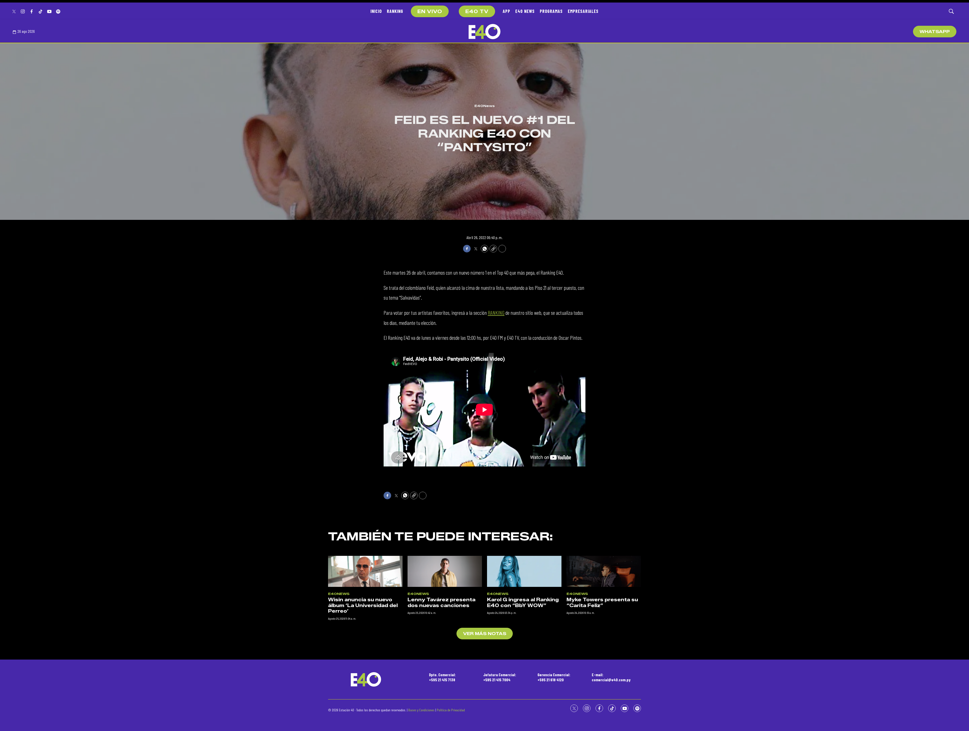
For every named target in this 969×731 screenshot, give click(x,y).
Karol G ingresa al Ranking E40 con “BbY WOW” (523, 602)
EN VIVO (429, 11)
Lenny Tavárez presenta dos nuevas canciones (441, 602)
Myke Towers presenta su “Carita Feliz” (602, 602)
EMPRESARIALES (583, 11)
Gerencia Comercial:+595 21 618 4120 (553, 677)
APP (506, 11)
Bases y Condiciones (421, 710)
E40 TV (477, 11)
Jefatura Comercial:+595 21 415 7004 (499, 677)
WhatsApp (935, 31)
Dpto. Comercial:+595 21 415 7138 (442, 677)
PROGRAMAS (551, 11)
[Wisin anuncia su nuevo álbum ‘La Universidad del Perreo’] (365, 571)
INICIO (376, 11)
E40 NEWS (525, 11)
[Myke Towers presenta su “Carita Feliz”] (604, 571)
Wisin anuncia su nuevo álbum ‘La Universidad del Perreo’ (363, 605)
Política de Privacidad (451, 710)
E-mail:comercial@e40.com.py (611, 677)
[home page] (484, 31)
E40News (484, 106)
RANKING (395, 11)
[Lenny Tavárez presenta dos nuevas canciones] (445, 571)
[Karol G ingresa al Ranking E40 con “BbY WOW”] (524, 571)
